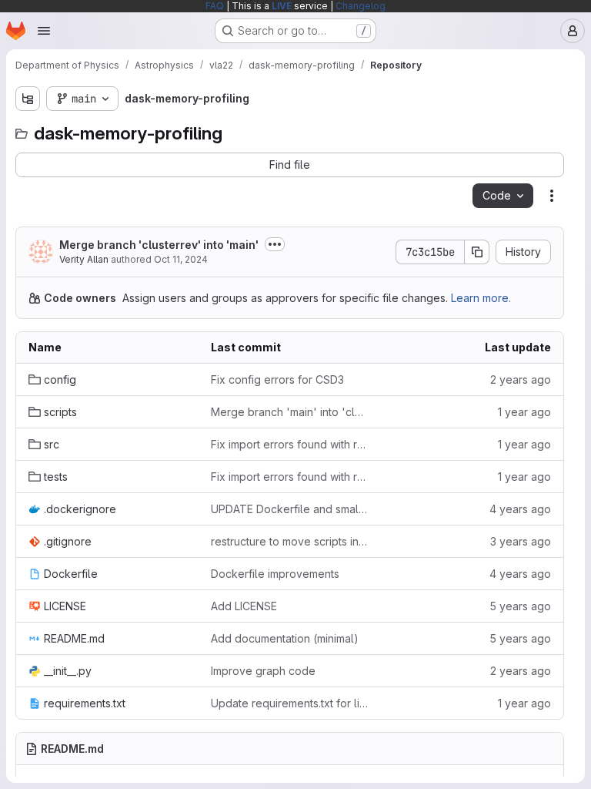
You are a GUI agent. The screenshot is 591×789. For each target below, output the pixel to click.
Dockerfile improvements (275, 573)
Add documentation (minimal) (285, 638)
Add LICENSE (244, 606)
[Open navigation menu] (44, 30)
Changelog (361, 6)
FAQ (214, 6)
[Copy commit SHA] (477, 252)
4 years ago (520, 508)
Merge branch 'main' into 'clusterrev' (290, 411)
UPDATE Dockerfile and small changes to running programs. (290, 508)
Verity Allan (84, 259)
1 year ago (524, 411)
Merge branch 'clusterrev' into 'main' (159, 244)
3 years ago (520, 541)
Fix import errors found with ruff (290, 444)
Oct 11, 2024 (181, 259)
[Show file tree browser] (27, 98)
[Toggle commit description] (275, 244)
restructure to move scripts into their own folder (290, 541)
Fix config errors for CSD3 (277, 379)
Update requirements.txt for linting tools (290, 703)
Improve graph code (263, 670)
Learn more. (481, 297)
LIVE (282, 6)
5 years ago (520, 606)
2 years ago (520, 379)
